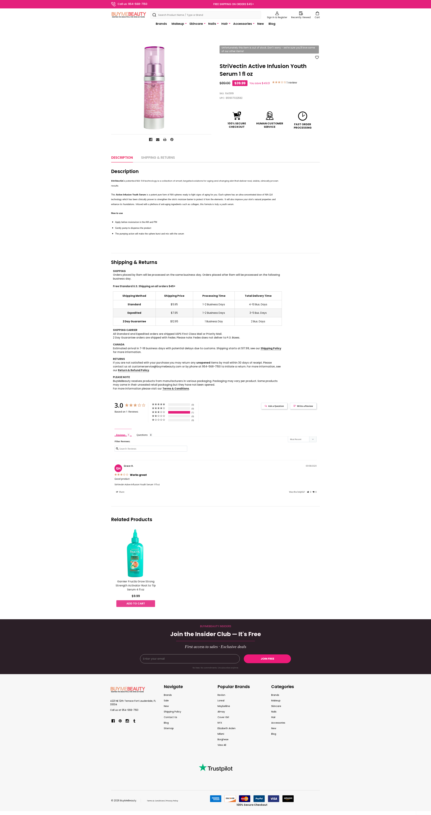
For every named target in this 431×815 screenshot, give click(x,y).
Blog (272, 24)
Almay (221, 711)
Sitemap (169, 728)
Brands (161, 24)
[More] (186, 23)
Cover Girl (223, 717)
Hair (224, 24)
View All (222, 745)
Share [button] (121, 491)
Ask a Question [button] (276, 406)
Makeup (178, 24)
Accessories (242, 24)
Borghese (223, 739)
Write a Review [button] (305, 406)
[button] (309, 491)
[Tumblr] (134, 721)
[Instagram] (127, 721)
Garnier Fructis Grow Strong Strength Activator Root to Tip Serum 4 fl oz (136, 585)
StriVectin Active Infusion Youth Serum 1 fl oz (137, 484)
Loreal (221, 700)
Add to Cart (135, 603)
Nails (212, 24)
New (260, 24)
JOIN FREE (267, 659)
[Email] (158, 140)
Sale (166, 700)
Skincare (196, 24)
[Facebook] (151, 140)
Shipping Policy (271, 348)
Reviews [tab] (120, 434)
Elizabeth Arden (227, 728)
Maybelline (224, 706)
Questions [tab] (142, 434)
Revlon (221, 695)
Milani (221, 734)
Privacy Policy (172, 801)
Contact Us (170, 717)
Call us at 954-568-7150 (124, 710)
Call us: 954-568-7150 (132, 4)
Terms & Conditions (175, 388)
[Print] (165, 140)
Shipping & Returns (158, 157)
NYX (220, 722)
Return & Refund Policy (133, 370)
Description (122, 157)
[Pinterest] (172, 140)
